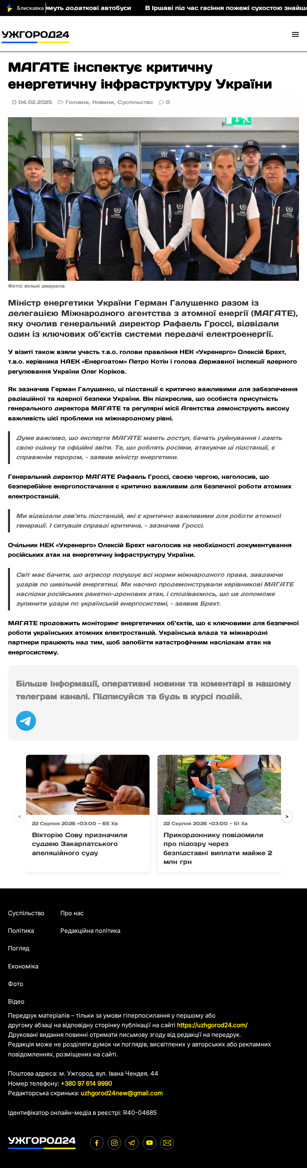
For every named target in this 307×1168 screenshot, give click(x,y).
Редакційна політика (90, 930)
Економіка (23, 966)
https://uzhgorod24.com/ (212, 1025)
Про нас (72, 913)
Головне (77, 102)
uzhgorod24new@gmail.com (122, 1093)
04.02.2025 (35, 102)
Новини (103, 102)
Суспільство (135, 102)
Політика (21, 930)
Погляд (18, 948)
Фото (15, 984)
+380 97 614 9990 (86, 1083)
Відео (16, 1001)
